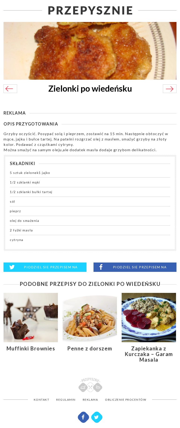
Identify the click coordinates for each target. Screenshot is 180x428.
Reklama (90, 399)
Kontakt (41, 399)
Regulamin (66, 399)
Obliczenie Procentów (125, 399)
